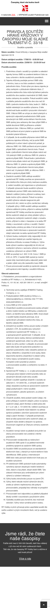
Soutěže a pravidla (25, 47)
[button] (43, 605)
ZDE (11, 14)
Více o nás (25, 558)
